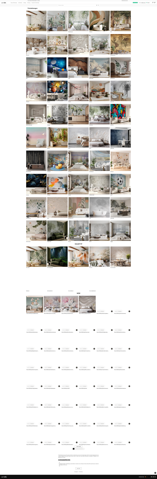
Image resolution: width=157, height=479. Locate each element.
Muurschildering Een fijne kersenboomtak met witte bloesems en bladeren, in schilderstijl (50, 407)
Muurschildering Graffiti (66, 388)
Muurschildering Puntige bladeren (32, 388)
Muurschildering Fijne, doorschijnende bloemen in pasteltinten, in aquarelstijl (50, 313)
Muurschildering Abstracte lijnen (119, 369)
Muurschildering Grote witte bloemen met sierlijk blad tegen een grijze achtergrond (85, 444)
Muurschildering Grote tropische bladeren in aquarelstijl (120, 350)
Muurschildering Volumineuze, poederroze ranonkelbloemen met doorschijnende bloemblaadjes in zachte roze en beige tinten (68, 425)
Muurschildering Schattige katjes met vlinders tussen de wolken (103, 332)
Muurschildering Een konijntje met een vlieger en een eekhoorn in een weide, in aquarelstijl (120, 407)
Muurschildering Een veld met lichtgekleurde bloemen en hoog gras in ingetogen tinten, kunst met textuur (120, 444)
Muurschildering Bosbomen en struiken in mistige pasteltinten (103, 444)
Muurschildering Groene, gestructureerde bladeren (50, 425)
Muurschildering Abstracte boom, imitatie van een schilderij (50, 350)
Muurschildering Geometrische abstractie (120, 313)
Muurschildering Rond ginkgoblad (49, 388)
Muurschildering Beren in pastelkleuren (103, 407)
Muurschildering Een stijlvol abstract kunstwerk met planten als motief (103, 350)
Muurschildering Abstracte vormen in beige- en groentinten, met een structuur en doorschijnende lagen (68, 407)
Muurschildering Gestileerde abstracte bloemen (32, 332)
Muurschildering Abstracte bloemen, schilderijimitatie (68, 350)
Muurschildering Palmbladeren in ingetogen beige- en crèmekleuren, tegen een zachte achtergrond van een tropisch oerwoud (85, 407)
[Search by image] (96, 5)
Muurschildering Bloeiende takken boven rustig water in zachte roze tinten (68, 444)
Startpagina (76, 471)
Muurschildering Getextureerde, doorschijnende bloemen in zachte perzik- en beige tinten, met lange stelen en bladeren (120, 388)
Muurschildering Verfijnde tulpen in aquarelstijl (32, 425)
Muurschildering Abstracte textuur (102, 388)
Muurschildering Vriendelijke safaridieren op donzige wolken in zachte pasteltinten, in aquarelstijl (32, 313)
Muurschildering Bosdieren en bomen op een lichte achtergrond (68, 369)
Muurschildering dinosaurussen (84, 332)
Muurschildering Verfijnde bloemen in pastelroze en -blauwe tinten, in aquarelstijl (68, 313)
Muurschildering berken (83, 388)
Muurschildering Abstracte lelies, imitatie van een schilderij (120, 332)
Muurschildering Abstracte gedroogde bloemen (103, 313)
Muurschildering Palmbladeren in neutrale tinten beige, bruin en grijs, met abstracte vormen (32, 407)
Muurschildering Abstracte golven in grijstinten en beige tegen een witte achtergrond (32, 444)
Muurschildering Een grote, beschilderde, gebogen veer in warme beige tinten (50, 444)
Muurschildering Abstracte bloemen (50, 332)
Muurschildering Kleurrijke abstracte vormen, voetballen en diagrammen (68, 332)
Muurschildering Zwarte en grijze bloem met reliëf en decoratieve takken (32, 369)
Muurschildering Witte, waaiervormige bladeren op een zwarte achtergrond (85, 369)
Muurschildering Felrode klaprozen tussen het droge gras (50, 369)
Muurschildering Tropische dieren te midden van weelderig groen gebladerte (103, 369)
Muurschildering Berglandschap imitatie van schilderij (32, 350)
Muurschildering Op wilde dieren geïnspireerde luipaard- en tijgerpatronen (120, 425)
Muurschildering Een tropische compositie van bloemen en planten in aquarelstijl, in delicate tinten (85, 350)
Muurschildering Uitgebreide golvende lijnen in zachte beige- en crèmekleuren (85, 313)
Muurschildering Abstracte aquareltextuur (103, 425)
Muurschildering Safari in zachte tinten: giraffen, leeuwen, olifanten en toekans (85, 425)
